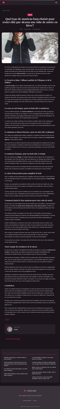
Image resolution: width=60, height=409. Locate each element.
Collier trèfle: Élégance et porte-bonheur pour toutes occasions (16, 374)
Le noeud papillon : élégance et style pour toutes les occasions (42, 358)
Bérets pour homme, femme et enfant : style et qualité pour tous (44, 372)
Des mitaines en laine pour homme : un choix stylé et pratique (15, 369)
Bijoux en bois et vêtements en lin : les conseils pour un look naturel (44, 367)
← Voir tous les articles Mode (12, 339)
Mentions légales (27, 400)
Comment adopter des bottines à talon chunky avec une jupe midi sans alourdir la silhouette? (44, 363)
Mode (8, 10)
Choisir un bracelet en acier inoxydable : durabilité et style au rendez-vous (42, 377)
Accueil (4, 10)
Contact (35, 400)
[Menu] (56, 2)
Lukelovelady (31, 391)
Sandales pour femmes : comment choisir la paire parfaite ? (15, 358)
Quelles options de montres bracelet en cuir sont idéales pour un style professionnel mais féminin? (15, 364)
